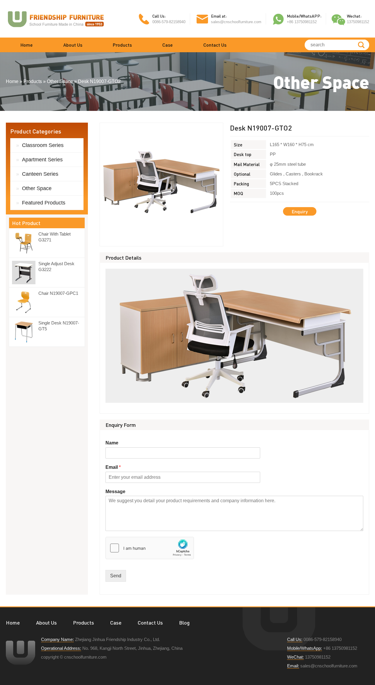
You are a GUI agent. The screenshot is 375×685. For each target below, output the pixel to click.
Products (122, 45)
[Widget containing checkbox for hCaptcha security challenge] (149, 548)
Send (115, 575)
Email (113, 467)
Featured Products (43, 203)
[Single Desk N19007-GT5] (25, 332)
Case (167, 45)
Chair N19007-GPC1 (58, 293)
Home (27, 45)
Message (115, 491)
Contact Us (214, 45)
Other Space (37, 188)
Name (111, 442)
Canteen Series (40, 174)
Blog (184, 622)
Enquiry (300, 211)
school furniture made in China (55, 18)
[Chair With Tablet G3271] (25, 243)
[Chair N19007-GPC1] (25, 302)
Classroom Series (43, 145)
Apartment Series (42, 160)
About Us (72, 45)
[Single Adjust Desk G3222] (25, 272)
